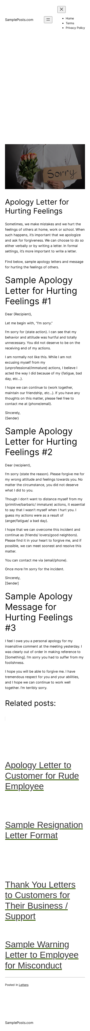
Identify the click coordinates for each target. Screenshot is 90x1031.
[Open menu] (48, 19)
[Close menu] (61, 9)
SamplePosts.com (19, 20)
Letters (23, 984)
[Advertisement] (45, 99)
